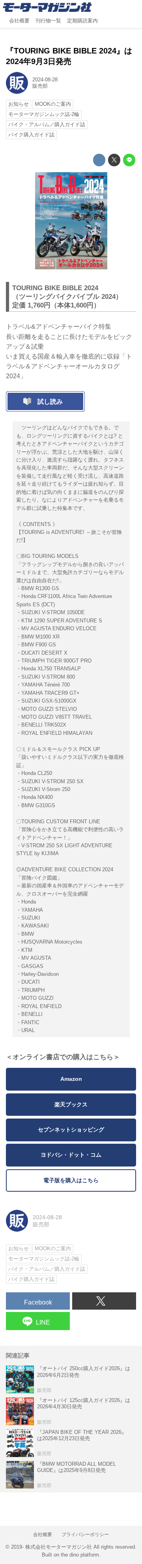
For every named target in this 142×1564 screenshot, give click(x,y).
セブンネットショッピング (71, 1130)
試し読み (50, 401)
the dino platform (80, 1555)
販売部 (40, 86)
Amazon (71, 1079)
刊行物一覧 (48, 21)
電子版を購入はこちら (71, 1180)
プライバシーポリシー (85, 1534)
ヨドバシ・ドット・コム (71, 1155)
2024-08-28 (45, 80)
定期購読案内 (82, 21)
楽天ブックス (71, 1105)
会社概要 (19, 21)
